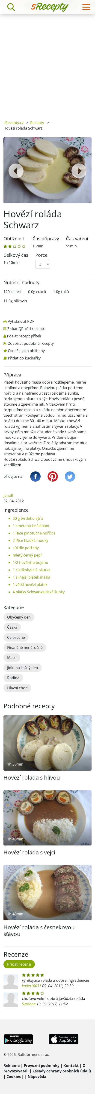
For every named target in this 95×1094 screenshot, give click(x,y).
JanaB (8, 495)
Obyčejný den (19, 617)
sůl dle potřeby (26, 547)
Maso (12, 657)
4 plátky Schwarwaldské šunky (39, 591)
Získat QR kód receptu (26, 328)
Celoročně (16, 637)
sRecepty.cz (13, 122)
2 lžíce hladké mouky (30, 540)
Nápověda (37, 1076)
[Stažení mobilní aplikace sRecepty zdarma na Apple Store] (63, 1038)
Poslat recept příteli (24, 336)
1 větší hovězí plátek (30, 584)
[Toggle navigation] (86, 7)
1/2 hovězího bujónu (30, 562)
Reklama (11, 1065)
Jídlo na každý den (22, 667)
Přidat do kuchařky (24, 358)
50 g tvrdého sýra (28, 518)
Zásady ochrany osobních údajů (62, 1071)
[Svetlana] (10, 999)
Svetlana (29, 1003)
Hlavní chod (17, 687)
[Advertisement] (47, 64)
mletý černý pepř (27, 555)
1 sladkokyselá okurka (31, 569)
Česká (12, 627)
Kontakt (71, 1065)
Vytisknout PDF (21, 321)
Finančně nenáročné (25, 647)
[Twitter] (70, 476)
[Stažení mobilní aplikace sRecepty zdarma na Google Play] (18, 1038)
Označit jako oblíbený (26, 350)
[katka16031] (10, 981)
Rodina (13, 677)
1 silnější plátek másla (31, 577)
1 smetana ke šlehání (31, 525)
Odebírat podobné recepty (30, 343)
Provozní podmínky (41, 1065)
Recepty (37, 122)
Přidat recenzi (19, 964)
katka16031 (31, 985)
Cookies (13, 1076)
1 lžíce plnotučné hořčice (34, 533)
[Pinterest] (53, 476)
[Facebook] (35, 476)
